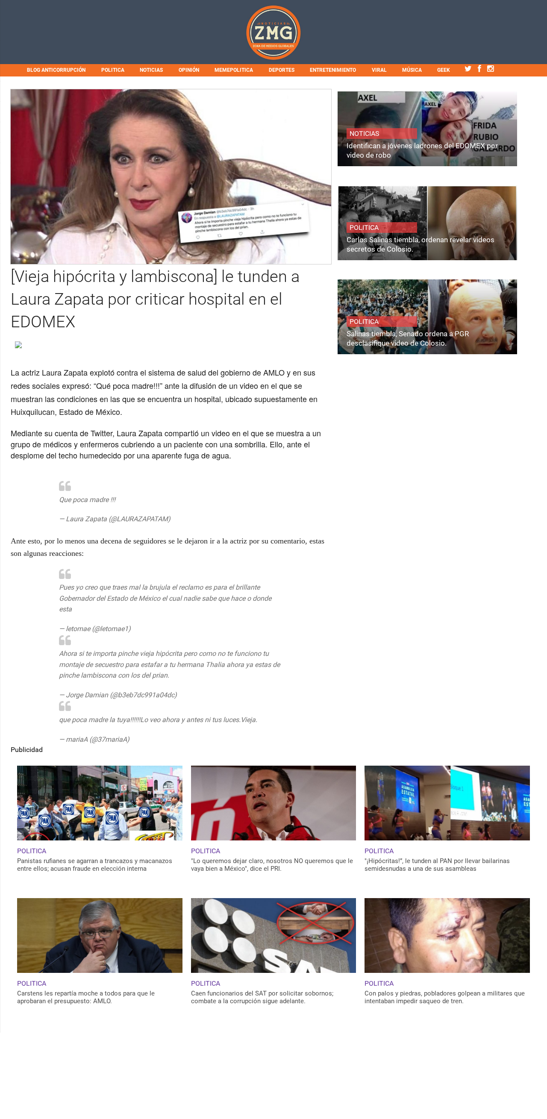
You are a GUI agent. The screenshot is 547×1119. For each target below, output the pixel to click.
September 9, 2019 (200, 519)
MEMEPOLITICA (234, 70)
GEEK (443, 70)
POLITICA (112, 70)
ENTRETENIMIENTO (333, 70)
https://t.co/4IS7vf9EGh (153, 500)
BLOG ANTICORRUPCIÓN (56, 70)
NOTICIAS (151, 70)
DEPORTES (281, 70)
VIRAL (379, 70)
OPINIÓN (189, 70)
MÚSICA (412, 70)
